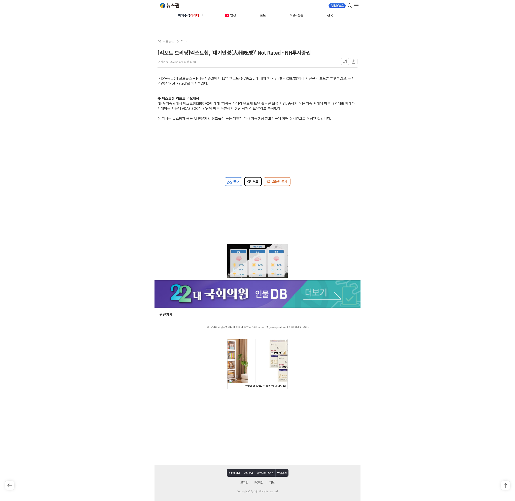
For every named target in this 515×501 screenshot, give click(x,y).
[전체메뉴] (357, 5)
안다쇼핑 (282, 473)
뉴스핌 (170, 5)
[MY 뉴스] (337, 5)
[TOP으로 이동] (505, 485)
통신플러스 (234, 473)
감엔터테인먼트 (265, 473)
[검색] (350, 5)
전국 (330, 15)
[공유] (353, 61)
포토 (263, 15)
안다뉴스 (248, 473)
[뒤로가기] (9, 485)
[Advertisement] (257, 426)
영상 (233, 15)
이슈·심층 (296, 15)
